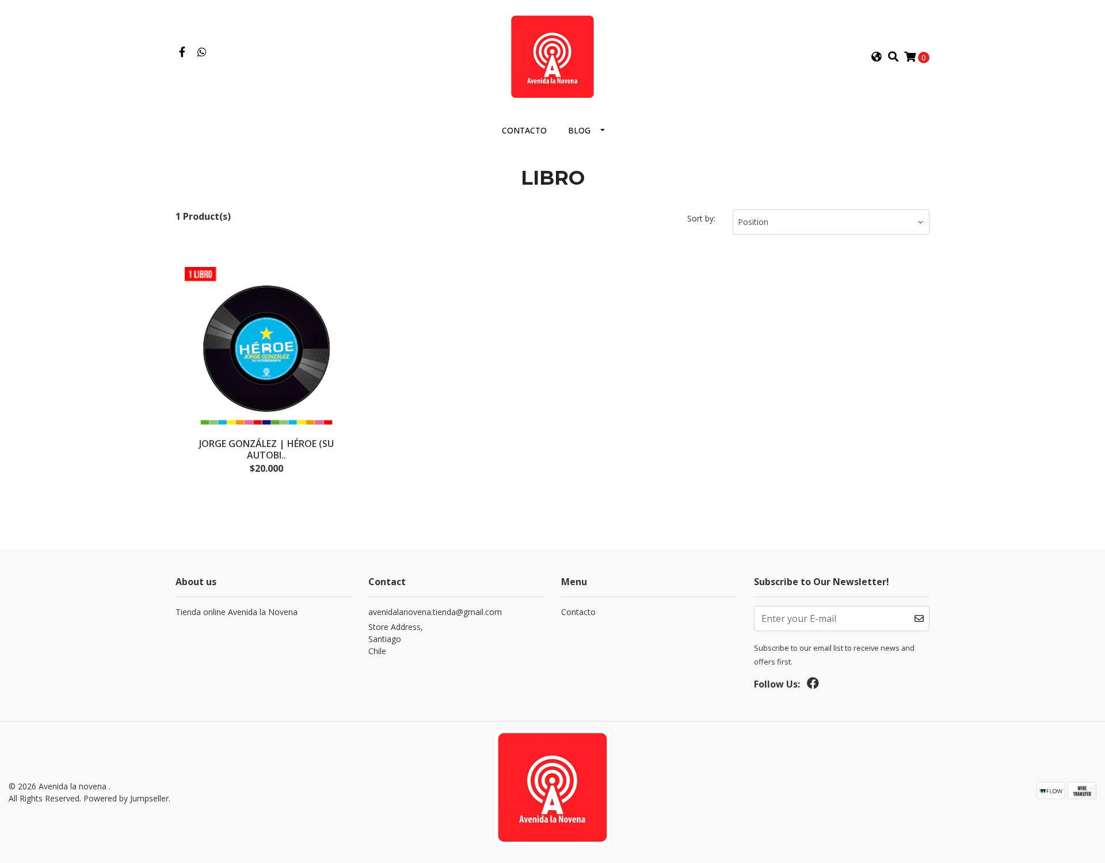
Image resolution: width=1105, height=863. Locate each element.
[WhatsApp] (202, 52)
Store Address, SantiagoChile (395, 638)
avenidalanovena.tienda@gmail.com (435, 611)
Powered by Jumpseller (126, 798)
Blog (579, 130)
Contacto (524, 130)
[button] (876, 57)
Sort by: (701, 218)
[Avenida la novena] (552, 55)
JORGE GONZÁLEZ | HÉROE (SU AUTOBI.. (266, 449)
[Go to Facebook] (182, 52)
